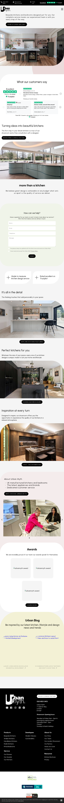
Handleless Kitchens (10, 741)
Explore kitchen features (32, 342)
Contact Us (48, 749)
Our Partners (8, 760)
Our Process (8, 754)
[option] (18, 277)
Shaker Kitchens (9, 738)
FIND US (33, 2)
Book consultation (47, 696)
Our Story (47, 736)
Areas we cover (49, 746)
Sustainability (29, 738)
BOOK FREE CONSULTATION (13, 138)
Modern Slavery (30, 736)
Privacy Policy (34, 251)
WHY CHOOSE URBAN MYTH (16, 494)
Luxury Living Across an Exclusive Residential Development (16, 667)
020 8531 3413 (5, 2)
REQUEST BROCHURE (18, 2)
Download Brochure (32, 402)
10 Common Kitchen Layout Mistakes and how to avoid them (47, 667)
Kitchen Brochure (50, 757)
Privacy (46, 760)
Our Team (47, 738)
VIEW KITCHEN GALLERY (16, 24)
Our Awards (8, 757)
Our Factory (48, 744)
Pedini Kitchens (9, 744)
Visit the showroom (32, 464)
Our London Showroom (52, 741)
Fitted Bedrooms (9, 746)
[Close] (61, 800)
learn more (32, 605)
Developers (29, 732)
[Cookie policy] (21, 801)
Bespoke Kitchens (10, 736)
